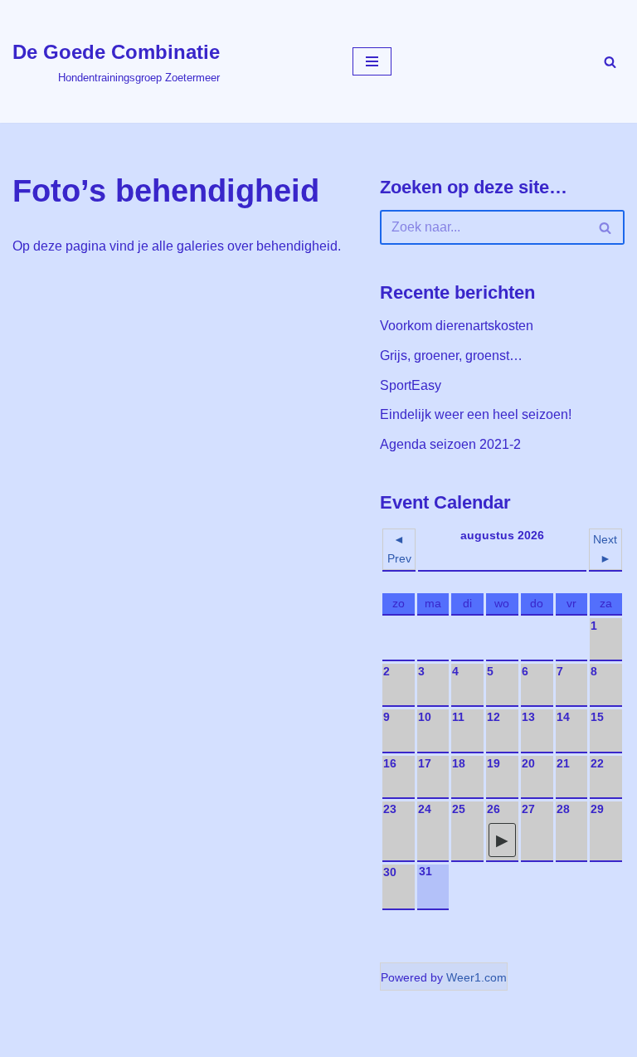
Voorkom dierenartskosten (456, 326)
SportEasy (410, 385)
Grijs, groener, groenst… (451, 355)
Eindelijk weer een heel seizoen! (475, 414)
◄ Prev (399, 549)
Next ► (605, 549)
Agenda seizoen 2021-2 (450, 444)
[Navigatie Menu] (372, 61)
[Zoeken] (610, 62)
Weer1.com (476, 977)
